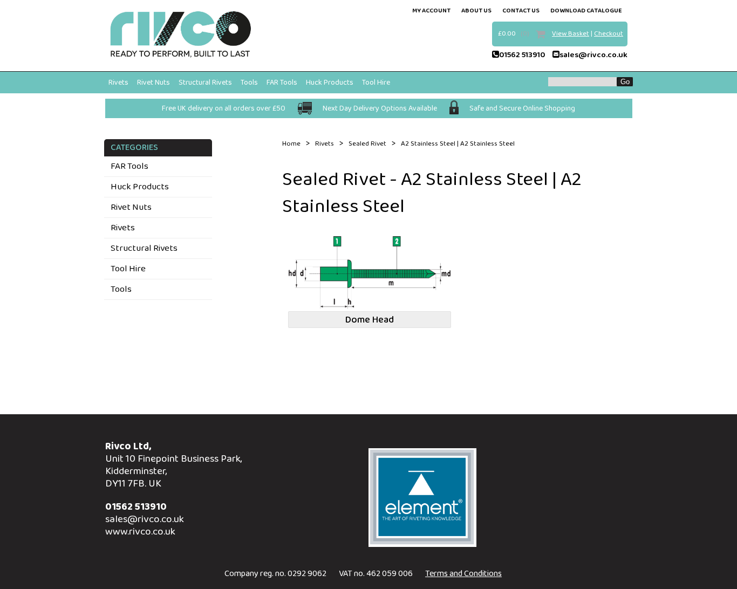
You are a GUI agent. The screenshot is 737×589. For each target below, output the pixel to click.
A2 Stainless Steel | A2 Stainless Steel (458, 144)
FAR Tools (282, 82)
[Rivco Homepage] (181, 35)
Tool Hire (376, 82)
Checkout (608, 33)
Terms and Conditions (463, 573)
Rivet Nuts (153, 82)
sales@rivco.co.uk (593, 55)
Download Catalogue (586, 10)
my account (431, 10)
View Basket (570, 33)
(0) (525, 33)
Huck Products (329, 82)
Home (291, 144)
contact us (521, 10)
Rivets (118, 82)
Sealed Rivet (367, 144)
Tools (249, 82)
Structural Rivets (205, 82)
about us (476, 10)
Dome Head (369, 319)
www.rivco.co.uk (140, 531)
